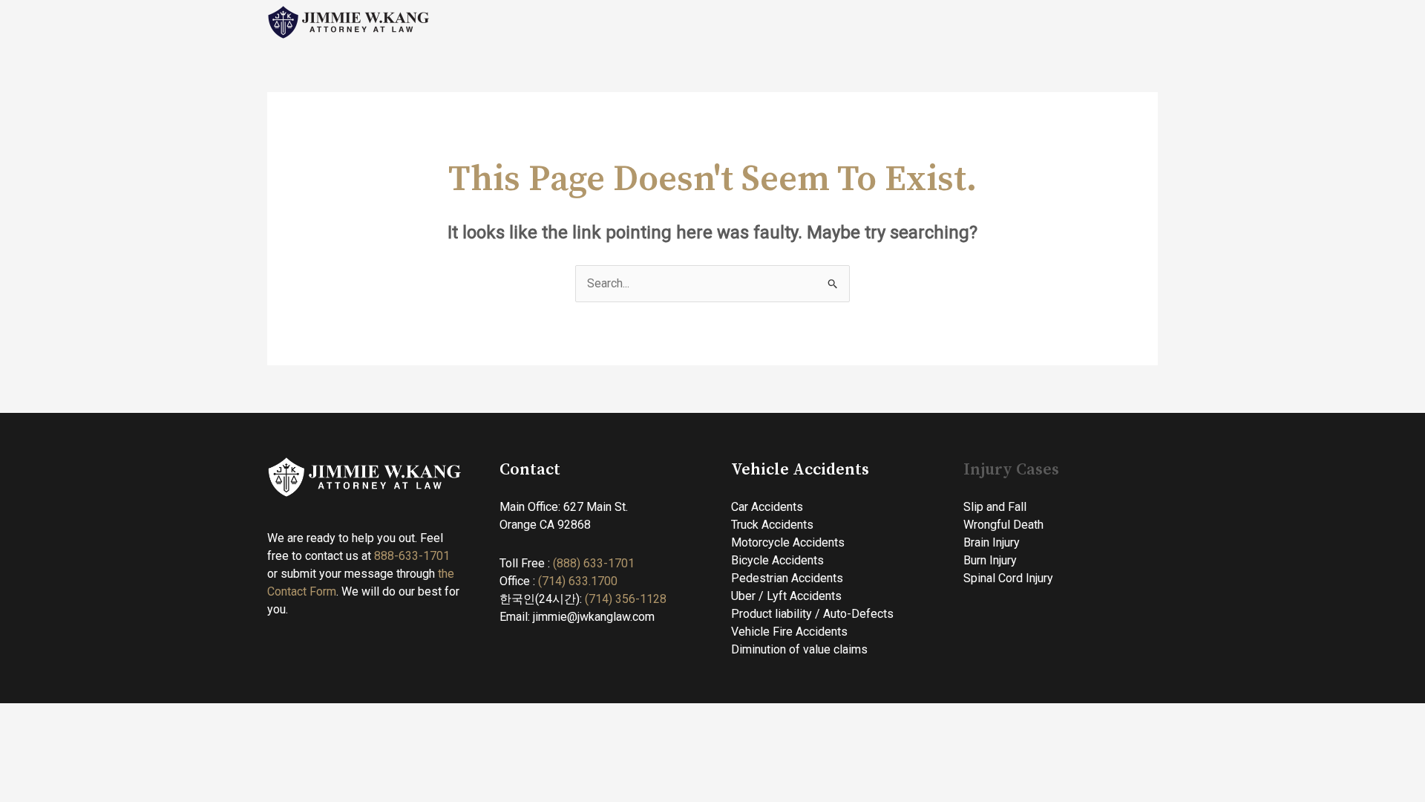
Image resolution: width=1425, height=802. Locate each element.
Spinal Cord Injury (1008, 578)
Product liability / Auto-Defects (812, 614)
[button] (852, 22)
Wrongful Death (1003, 525)
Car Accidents (767, 507)
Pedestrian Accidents (787, 578)
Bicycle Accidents (777, 560)
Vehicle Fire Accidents (789, 632)
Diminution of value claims (799, 649)
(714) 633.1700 (578, 581)
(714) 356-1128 (625, 599)
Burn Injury (990, 560)
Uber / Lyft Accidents (786, 596)
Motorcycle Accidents (788, 542)
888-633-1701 (413, 556)
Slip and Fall (994, 507)
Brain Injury (991, 542)
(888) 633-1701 (594, 563)
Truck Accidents (772, 525)
